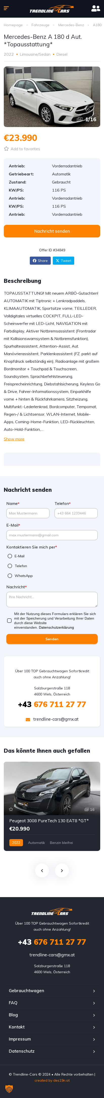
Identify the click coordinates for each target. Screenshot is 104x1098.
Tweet (66, 260)
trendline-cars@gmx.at (55, 719)
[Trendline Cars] (52, 9)
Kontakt (16, 1026)
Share (43, 260)
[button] (9, 1089)
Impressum (20, 1039)
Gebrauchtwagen (26, 990)
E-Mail (13, 525)
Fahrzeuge (40, 25)
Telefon (63, 503)
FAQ (13, 1002)
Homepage (13, 25)
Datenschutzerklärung (56, 627)
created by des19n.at (52, 1080)
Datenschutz (22, 1051)
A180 (97, 25)
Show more (14, 438)
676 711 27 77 (52, 704)
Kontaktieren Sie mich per (31, 547)
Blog (13, 1014)
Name (12, 503)
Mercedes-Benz (71, 25)
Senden (52, 639)
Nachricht (16, 587)
